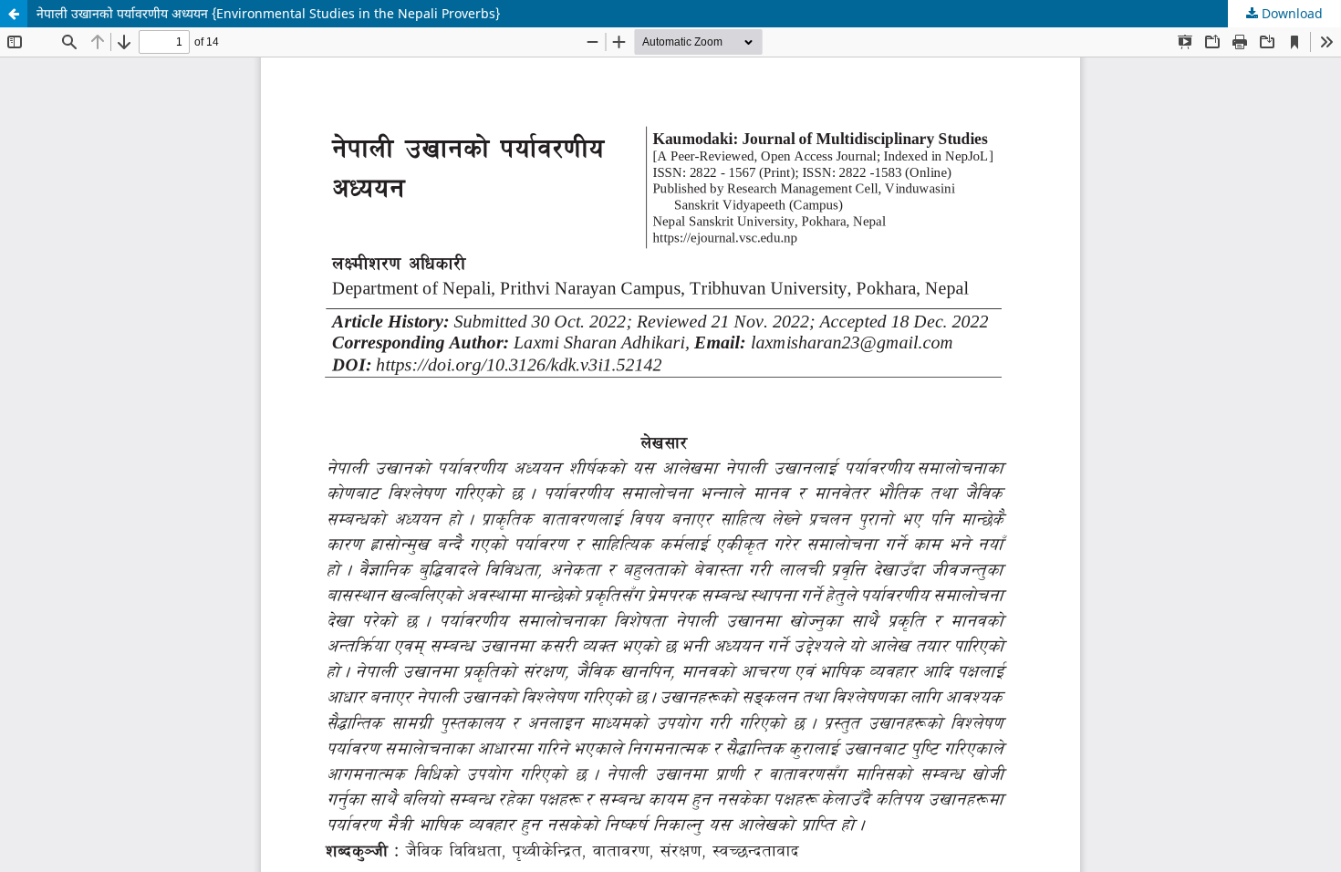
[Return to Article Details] (13, 13)
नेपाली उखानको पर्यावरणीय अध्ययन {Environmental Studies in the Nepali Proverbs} (268, 13)
